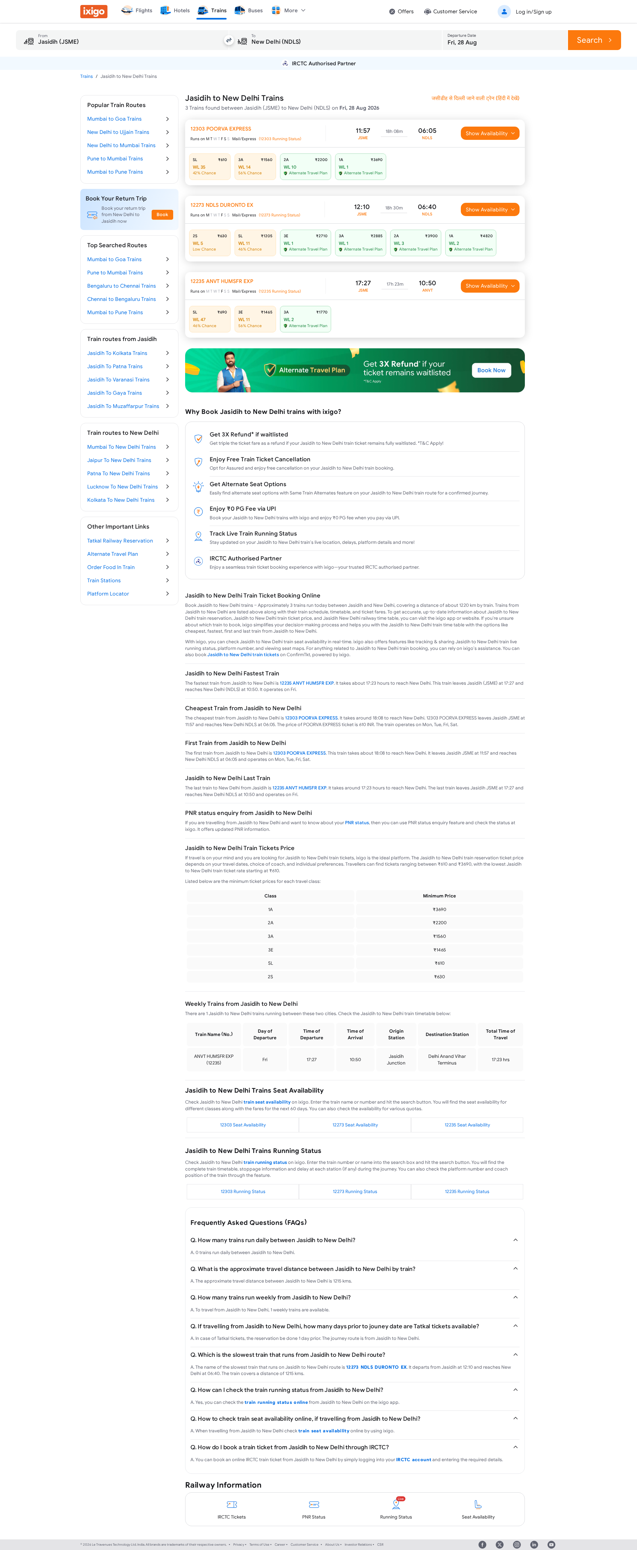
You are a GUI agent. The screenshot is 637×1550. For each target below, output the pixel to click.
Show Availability (487, 133)
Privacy (238, 1544)
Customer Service (304, 1544)
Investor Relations (358, 1544)
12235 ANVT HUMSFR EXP (307, 683)
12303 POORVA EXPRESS (311, 717)
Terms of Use (259, 1544)
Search (589, 39)
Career (280, 1544)
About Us (332, 1544)
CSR (380, 1544)
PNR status (357, 822)
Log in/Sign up (534, 12)
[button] (523, 11)
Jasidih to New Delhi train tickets (243, 654)
